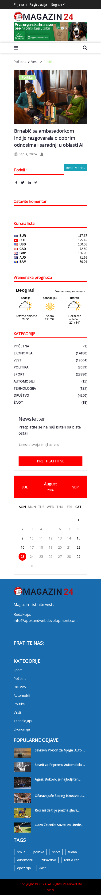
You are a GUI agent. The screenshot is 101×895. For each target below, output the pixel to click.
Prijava (19, 4)
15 (78, 538)
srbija (21, 852)
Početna (20, 61)
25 (41, 556)
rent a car (71, 860)
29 (78, 556)
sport (56, 852)
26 (50, 556)
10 (32, 538)
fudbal (73, 852)
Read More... (75, 167)
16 (22, 547)
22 (78, 547)
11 (41, 538)
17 (32, 547)
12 (50, 538)
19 (50, 547)
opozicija (24, 868)
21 (69, 547)
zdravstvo (48, 860)
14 (69, 538)
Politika (48, 61)
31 (32, 566)
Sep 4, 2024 (27, 154)
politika (38, 852)
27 (60, 556)
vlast (42, 868)
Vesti (35, 61)
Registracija (38, 4)
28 (69, 556)
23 (22, 556)
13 (60, 538)
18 (41, 547)
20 (60, 547)
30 (22, 566)
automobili (25, 860)
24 (32, 556)
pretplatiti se (50, 461)
